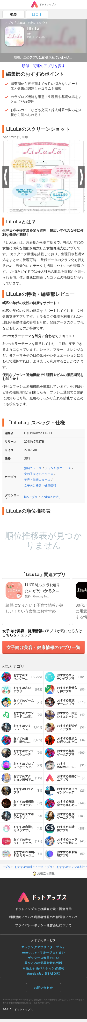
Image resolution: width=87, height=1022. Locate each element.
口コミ (37, 14)
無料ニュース (33, 468)
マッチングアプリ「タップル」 (43, 947)
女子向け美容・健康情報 (40, 485)
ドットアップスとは (29, 909)
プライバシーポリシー (31, 925)
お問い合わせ (43, 988)
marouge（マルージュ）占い (43, 952)
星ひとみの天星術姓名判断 (43, 963)
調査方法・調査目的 (58, 909)
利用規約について (21, 917)
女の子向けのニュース (38, 474)
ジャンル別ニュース (58, 468)
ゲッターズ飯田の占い (43, 958)
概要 (13, 14)
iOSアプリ (30, 497)
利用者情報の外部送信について (56, 917)
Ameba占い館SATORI (43, 973)
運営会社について (59, 925)
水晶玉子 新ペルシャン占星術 (44, 968)
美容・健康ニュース (37, 480)
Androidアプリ (51, 497)
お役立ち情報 (46, 873)
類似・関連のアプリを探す (43, 65)
